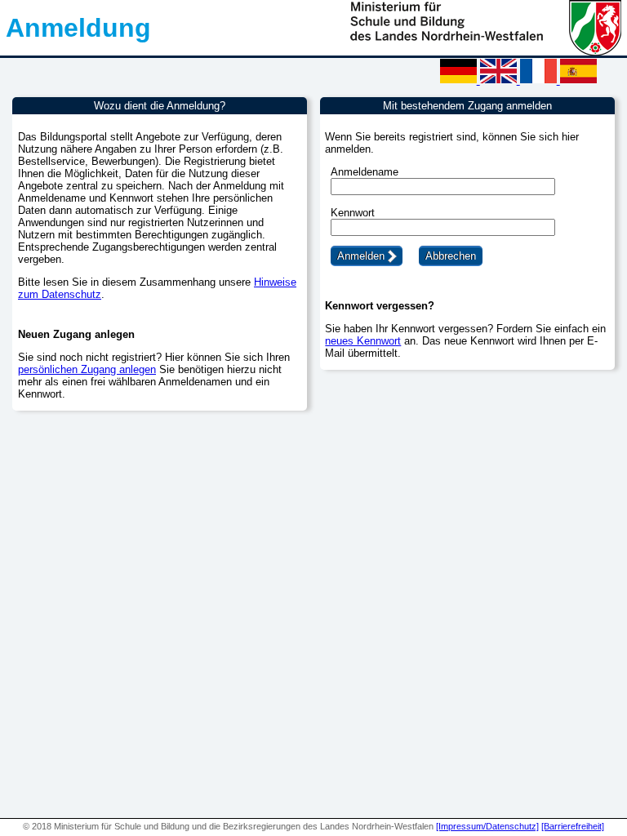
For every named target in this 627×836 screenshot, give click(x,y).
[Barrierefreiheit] (572, 826)
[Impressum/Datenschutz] (487, 826)
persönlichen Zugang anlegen (87, 369)
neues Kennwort (363, 341)
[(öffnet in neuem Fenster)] (485, 52)
